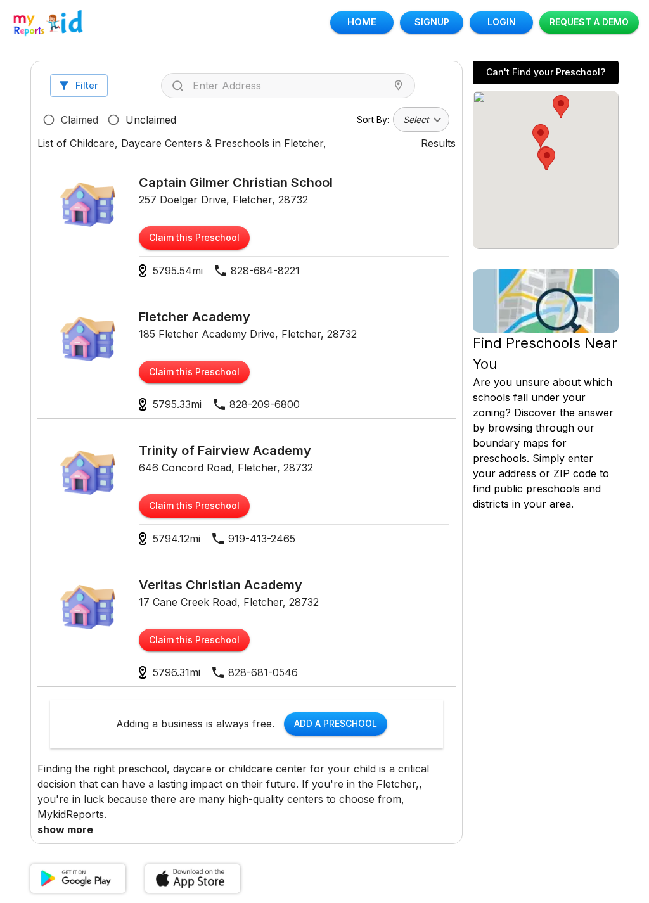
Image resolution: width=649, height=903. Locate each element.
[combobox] (291, 86)
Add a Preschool (335, 723)
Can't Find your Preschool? (545, 72)
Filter (86, 85)
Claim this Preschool (194, 237)
